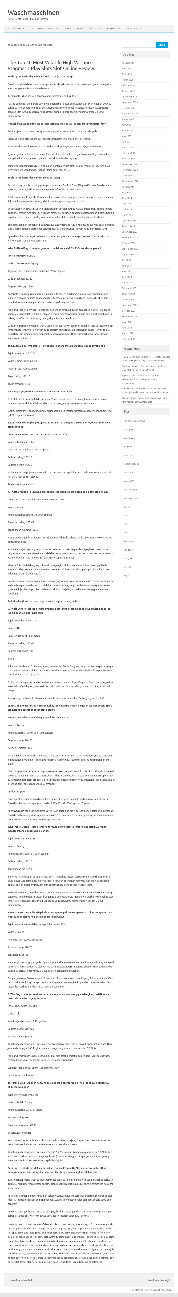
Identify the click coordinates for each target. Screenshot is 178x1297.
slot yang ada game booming (93, 1257)
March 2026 (127, 79)
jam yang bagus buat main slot (52, 1241)
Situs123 (127, 455)
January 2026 (128, 91)
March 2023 (127, 282)
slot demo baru (59, 1249)
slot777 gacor (130, 489)
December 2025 (129, 96)
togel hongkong (131, 464)
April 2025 (127, 141)
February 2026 (129, 85)
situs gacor (128, 429)
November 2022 (130, 305)
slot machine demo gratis (96, 1253)
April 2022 (127, 327)
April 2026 (127, 74)
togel (126, 575)
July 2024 (126, 192)
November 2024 (130, 170)
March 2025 (127, 147)
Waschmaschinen (34, 12)
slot (125, 515)
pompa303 (128, 481)
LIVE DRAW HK (130, 498)
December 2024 (129, 164)
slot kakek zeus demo (70, 1253)
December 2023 (129, 232)
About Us (95, 28)
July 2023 (126, 260)
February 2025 (129, 153)
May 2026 (126, 68)
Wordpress (167, 1290)
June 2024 (127, 198)
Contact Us (113, 28)
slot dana (128, 472)
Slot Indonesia (16, 28)
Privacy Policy (135, 28)
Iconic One (135, 1290)
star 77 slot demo (36, 1262)
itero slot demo (27, 1241)
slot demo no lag (16, 1253)
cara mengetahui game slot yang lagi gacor (55, 1228)
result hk (127, 446)
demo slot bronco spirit (76, 1232)
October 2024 (129, 175)
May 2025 (126, 136)
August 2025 (128, 119)
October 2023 (129, 243)
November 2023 (130, 237)
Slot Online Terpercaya (44, 28)
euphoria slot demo (97, 1237)
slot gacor (128, 550)
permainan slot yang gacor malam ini (32, 1245)
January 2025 (128, 158)
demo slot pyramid (47, 1237)
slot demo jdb (107, 1249)
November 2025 (130, 102)
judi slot (127, 507)
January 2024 (128, 226)
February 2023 (129, 288)
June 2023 (127, 265)
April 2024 (127, 209)
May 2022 (126, 322)
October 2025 (129, 108)
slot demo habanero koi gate (83, 1249)
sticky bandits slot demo (59, 1262)
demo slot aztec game (29, 1232)
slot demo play (34, 1253)
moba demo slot (78, 1241)
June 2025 (127, 130)
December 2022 (129, 299)
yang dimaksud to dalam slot (87, 1262)
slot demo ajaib (42, 1249)
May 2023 (126, 271)
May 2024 (126, 203)
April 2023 (127, 277)
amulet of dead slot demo (47, 1224)
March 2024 (127, 215)
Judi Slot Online (74, 28)
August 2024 (128, 186)
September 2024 (130, 181)
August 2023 (128, 254)
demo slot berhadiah (52, 1232)
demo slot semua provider (72, 1237)
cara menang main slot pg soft (77, 1224)
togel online (129, 438)
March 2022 (127, 333)
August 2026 (128, 63)
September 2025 (130, 113)
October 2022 (129, 311)
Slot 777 (22, 1224)
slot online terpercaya (134, 421)
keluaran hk (129, 541)
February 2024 (129, 220)
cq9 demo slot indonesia (90, 1228)
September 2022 (130, 316)
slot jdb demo (50, 1253)
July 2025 (126, 125)
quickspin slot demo (99, 1245)
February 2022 (129, 339)
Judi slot (127, 567)
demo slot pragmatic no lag (22, 1237)
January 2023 (128, 294)
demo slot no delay (100, 1232)
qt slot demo (80, 1245)
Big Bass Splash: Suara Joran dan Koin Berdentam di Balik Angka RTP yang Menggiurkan (141, 379)
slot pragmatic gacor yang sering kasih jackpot (53, 1257)
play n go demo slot (62, 1245)
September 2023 (130, 249)
